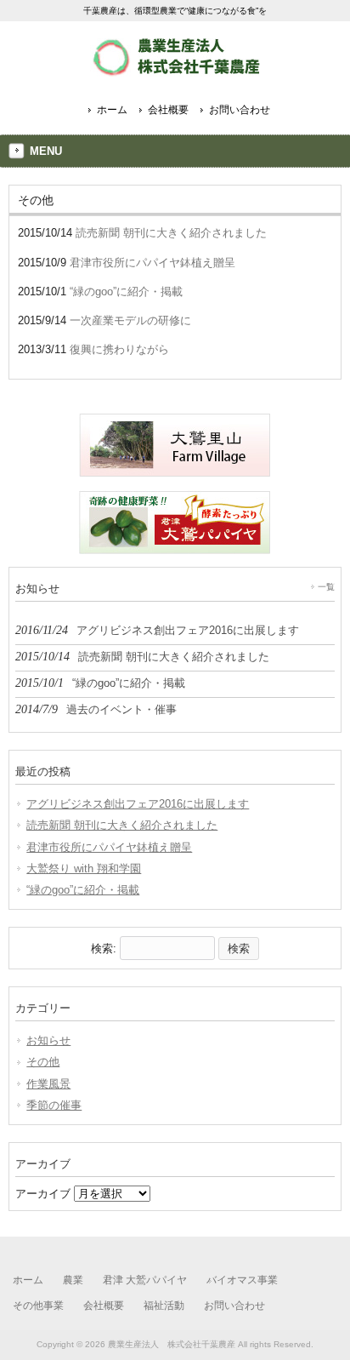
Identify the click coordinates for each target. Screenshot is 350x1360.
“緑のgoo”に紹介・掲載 (82, 889)
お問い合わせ (239, 110)
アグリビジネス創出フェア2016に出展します (137, 803)
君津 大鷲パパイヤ (145, 1280)
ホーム (112, 110)
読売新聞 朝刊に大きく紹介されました (121, 825)
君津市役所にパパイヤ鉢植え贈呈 (109, 847)
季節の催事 (54, 1105)
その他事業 (38, 1305)
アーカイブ (43, 1193)
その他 (42, 1061)
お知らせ (48, 1040)
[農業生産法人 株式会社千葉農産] (175, 70)
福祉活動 (164, 1305)
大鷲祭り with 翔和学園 (83, 868)
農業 (73, 1280)
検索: (103, 948)
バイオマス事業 (242, 1280)
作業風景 (48, 1083)
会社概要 (168, 110)
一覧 (326, 586)
